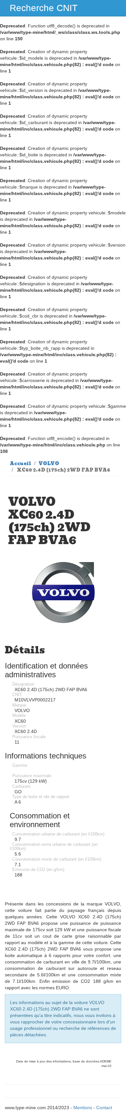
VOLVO (48, 463)
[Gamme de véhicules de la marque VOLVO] (63, 592)
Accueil (20, 463)
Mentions (82, 1107)
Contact (104, 1107)
